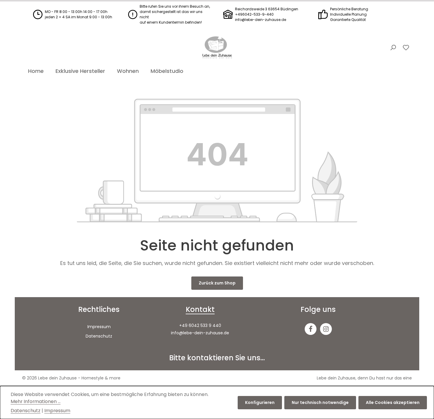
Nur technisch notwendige (320, 402)
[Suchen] (393, 47)
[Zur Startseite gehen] (217, 47)
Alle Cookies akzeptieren (393, 402)
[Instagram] (326, 329)
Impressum (99, 327)
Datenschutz (99, 336)
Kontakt (200, 309)
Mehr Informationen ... (36, 401)
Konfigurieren (260, 402)
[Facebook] (310, 329)
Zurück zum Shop (217, 283)
